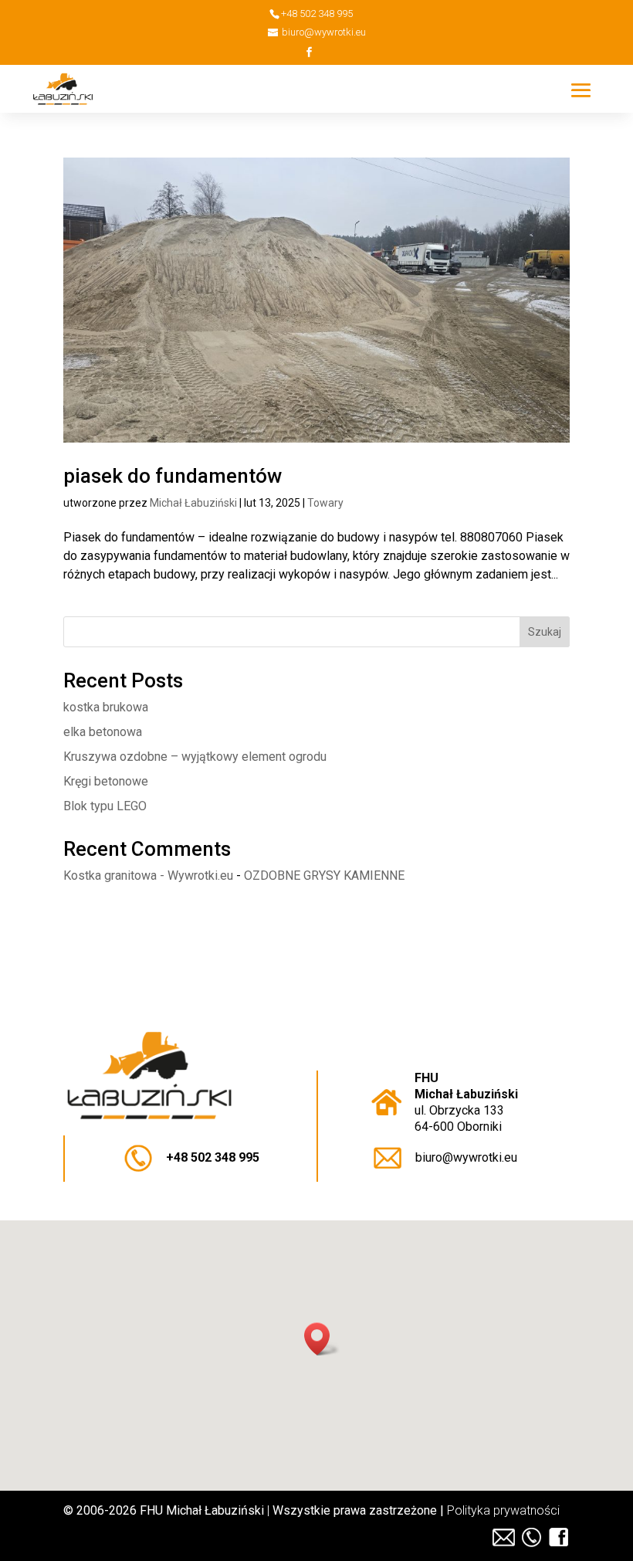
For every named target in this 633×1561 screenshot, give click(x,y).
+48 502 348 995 (212, 1157)
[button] (322, 1339)
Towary (325, 503)
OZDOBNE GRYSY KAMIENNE (324, 875)
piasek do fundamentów (172, 475)
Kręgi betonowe (105, 781)
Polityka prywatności (503, 1510)
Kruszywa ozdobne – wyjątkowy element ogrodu (195, 756)
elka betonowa (102, 732)
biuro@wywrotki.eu (466, 1157)
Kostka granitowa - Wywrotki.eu (148, 875)
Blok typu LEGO (105, 806)
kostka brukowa (105, 707)
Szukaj (544, 632)
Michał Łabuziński (193, 503)
